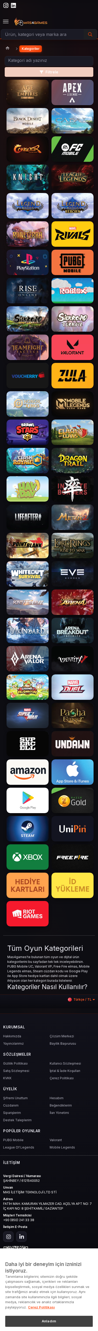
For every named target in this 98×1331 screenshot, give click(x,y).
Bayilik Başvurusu (63, 1043)
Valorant (56, 1140)
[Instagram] (8, 1236)
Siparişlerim (12, 1113)
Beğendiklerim (61, 1105)
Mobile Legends (62, 1147)
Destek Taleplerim (17, 1120)
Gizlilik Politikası (15, 1063)
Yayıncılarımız (13, 1043)
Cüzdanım (11, 1105)
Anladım (49, 1321)
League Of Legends (18, 1147)
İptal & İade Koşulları (65, 1071)
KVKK (7, 1078)
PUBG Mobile (13, 1140)
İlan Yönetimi (59, 1113)
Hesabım (57, 1098)
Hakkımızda (12, 1036)
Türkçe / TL (82, 999)
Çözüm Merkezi (62, 1036)
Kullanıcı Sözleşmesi (65, 1063)
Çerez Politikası (62, 1078)
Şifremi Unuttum (15, 1098)
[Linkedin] (21, 1236)
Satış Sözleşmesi (16, 1071)
